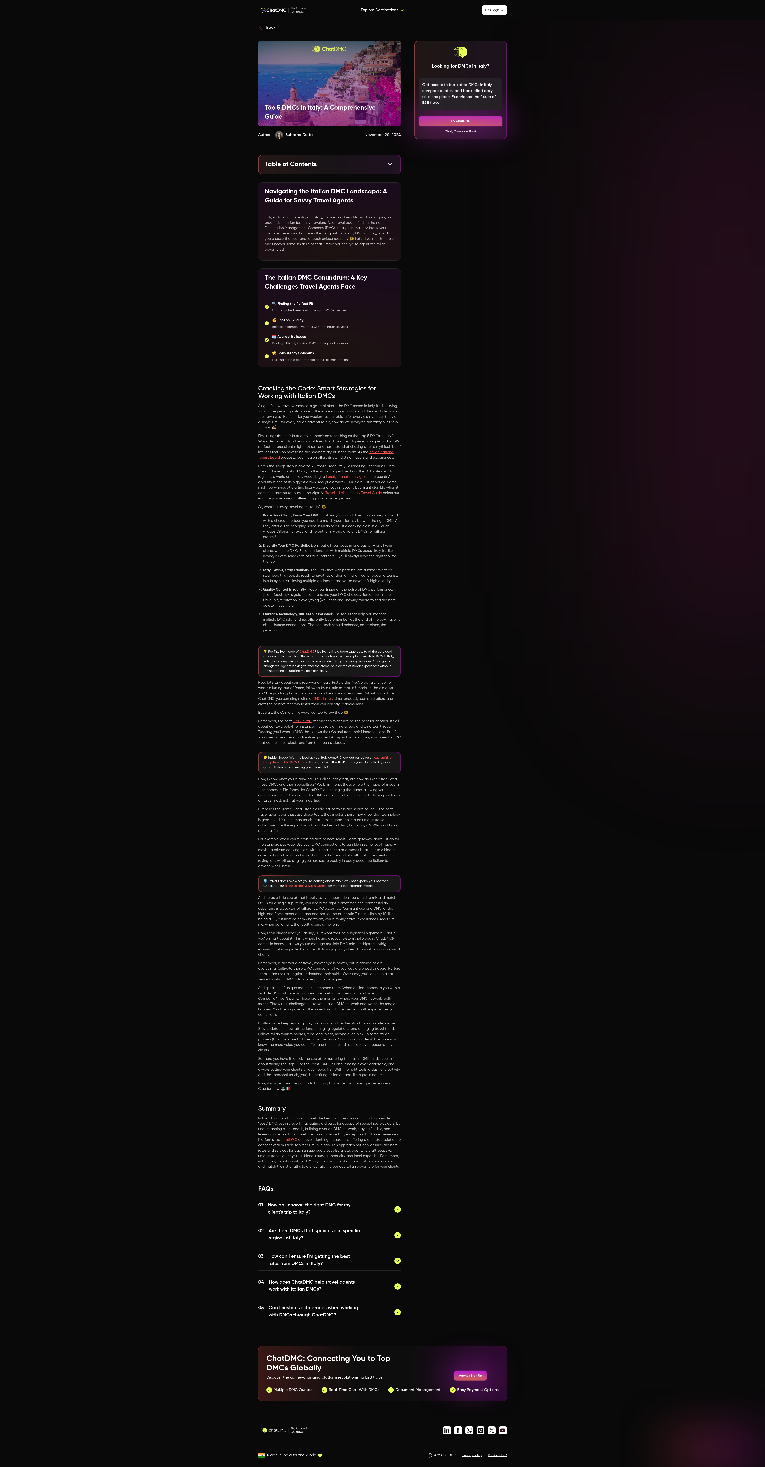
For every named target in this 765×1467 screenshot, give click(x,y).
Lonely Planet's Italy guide (347, 477)
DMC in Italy (302, 721)
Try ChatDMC (460, 121)
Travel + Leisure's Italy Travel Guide (353, 493)
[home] (283, 10)
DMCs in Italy (322, 699)
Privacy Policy (472, 1455)
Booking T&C (497, 1455)
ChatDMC (307, 651)
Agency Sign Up (470, 1375)
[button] (382, 10)
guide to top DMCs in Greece (306, 886)
